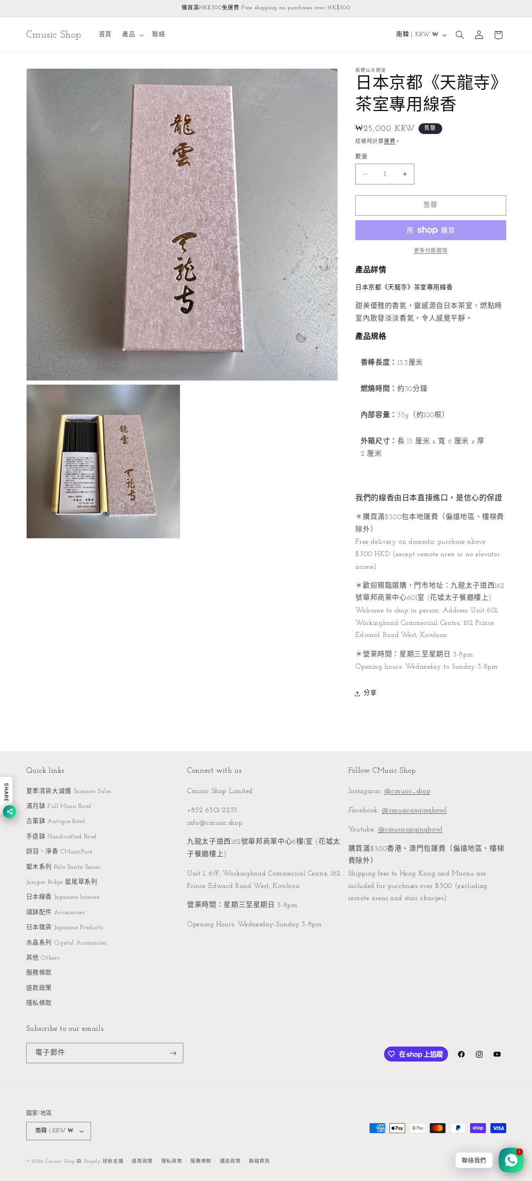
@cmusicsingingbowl (414, 810)
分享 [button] (370, 693)
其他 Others (43, 958)
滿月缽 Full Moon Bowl (58, 806)
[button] (132, 35)
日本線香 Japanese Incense (63, 897)
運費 (389, 141)
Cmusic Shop (60, 1161)
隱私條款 (39, 1003)
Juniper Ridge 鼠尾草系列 (62, 882)
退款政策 (39, 988)
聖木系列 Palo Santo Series (63, 867)
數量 (361, 156)
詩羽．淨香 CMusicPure (59, 852)
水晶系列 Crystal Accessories (66, 943)
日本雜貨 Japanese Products (64, 928)
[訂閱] (172, 1053)
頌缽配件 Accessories (55, 913)
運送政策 (230, 1161)
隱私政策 (171, 1161)
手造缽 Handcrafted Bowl (61, 837)
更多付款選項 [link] (431, 251)
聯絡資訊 (259, 1161)
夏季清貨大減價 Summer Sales (69, 791)
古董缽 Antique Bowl (56, 821)
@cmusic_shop (407, 791)
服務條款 (39, 973)
